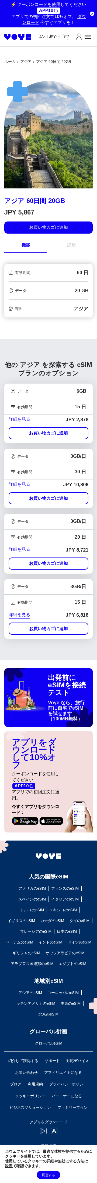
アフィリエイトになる (63, 1072)
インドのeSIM (50, 942)
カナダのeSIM (52, 920)
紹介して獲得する (23, 1061)
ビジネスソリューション (30, 1107)
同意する (48, 1175)
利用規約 (35, 1084)
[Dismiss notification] (92, 13)
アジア (26, 61)
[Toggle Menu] (89, 37)
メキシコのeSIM (63, 910)
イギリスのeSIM (21, 920)
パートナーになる (67, 1096)
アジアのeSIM (30, 993)
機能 (26, 245)
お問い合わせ (26, 1072)
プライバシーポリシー (68, 1084)
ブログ (15, 1084)
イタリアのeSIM (65, 899)
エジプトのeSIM (72, 964)
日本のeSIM (67, 931)
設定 (9, 1166)
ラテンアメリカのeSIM (35, 1003)
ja (41, 36)
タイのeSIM (79, 920)
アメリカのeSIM (32, 888)
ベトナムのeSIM (19, 942)
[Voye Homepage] (17, 37)
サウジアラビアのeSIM (65, 953)
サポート (52, 1061)
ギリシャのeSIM (26, 953)
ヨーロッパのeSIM (63, 993)
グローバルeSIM (48, 1043)
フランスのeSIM (65, 888)
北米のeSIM (48, 1014)
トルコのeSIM (32, 910)
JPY (52, 36)
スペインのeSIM (32, 899)
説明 (71, 245)
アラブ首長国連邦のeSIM (32, 964)
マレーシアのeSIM (35, 931)
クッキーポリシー (30, 1096)
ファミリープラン (72, 1107)
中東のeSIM (71, 1003)
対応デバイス (77, 1061)
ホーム (10, 61)
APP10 (46, 10)
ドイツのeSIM (79, 942)
